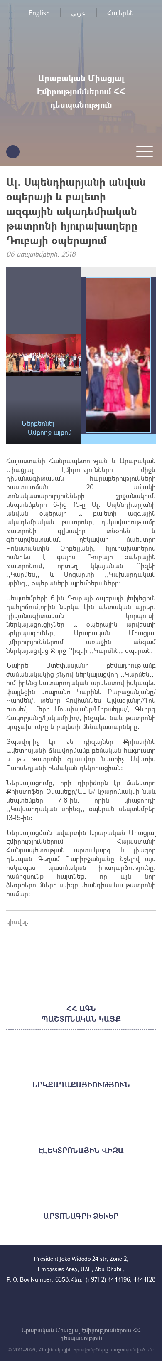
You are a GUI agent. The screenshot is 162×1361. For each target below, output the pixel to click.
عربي (78, 12)
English (39, 12)
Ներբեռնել (37, 423)
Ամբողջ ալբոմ (50, 432)
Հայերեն (120, 12)
